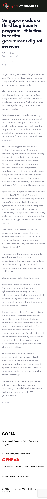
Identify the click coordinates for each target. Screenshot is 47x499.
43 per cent (35, 295)
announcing (7, 388)
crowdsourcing (9, 371)
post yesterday (11, 312)
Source (5, 401)
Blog (4, 64)
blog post (7, 139)
